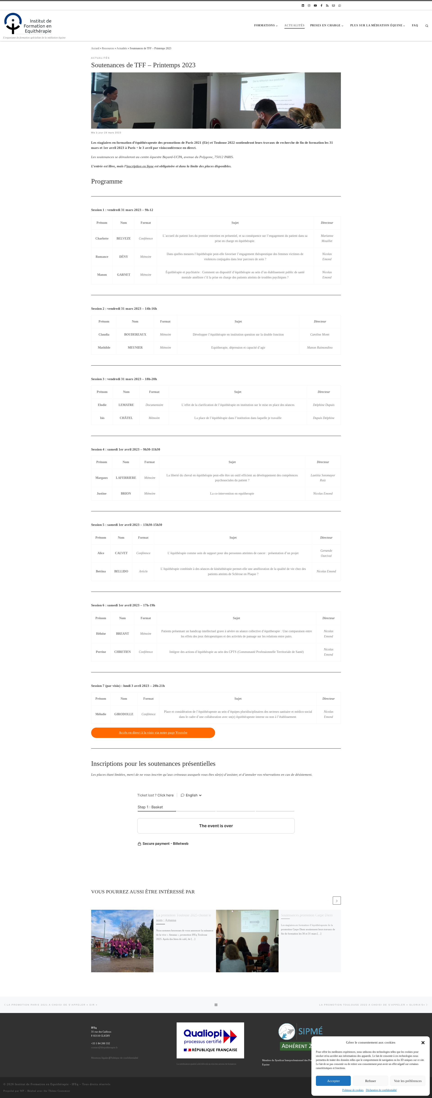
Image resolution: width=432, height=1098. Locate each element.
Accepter (333, 1081)
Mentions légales (99, 1057)
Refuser (370, 1081)
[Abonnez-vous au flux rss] (327, 6)
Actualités (122, 48)
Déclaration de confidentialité (381, 1090)
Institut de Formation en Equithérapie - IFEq (47, 1084)
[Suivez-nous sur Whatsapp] (339, 6)
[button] (423, 1042)
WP (22, 1090)
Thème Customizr (59, 1090)
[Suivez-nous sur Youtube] (315, 6)
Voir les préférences (408, 1081)
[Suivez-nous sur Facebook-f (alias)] (321, 6)
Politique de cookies (353, 1090)
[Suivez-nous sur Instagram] (309, 6)
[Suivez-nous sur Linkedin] (303, 6)
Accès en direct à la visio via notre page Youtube (153, 732)
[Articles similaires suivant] (337, 900)
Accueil (95, 48)
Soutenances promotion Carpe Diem (307, 915)
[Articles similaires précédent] (328, 900)
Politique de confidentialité (124, 1057)
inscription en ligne (140, 166)
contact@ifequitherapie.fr (104, 1047)
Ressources (108, 48)
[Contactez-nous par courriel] (333, 6)
